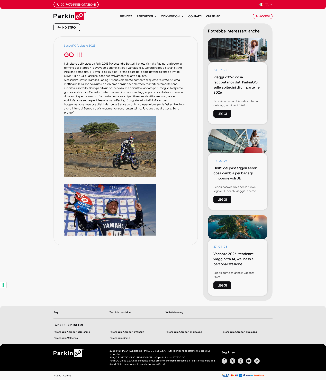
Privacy (57, 375)
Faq (55, 312)
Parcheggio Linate (120, 337)
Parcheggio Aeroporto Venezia (127, 331)
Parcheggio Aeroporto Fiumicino (184, 331)
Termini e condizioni (120, 312)
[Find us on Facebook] (224, 362)
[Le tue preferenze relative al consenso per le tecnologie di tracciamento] (3, 285)
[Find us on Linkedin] (257, 362)
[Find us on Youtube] (248, 362)
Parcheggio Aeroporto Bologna (239, 331)
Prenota (126, 16)
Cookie (67, 375)
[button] (266, 5)
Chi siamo (213, 16)
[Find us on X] (232, 362)
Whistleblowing (174, 312)
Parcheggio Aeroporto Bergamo (71, 331)
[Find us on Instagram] (240, 362)
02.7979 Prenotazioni (78, 4)
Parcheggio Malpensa (65, 337)
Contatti (195, 16)
